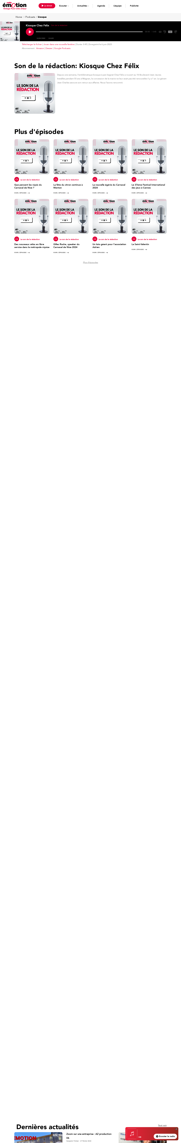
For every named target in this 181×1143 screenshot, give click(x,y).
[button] (47, 5)
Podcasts (30, 17)
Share (51, 38)
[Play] (30, 32)
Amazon (40, 48)
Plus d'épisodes (90, 262)
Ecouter (63, 5)
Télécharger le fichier (32, 44)
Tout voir (162, 1125)
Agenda (101, 5)
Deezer (49, 48)
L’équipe (118, 5)
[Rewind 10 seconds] (164, 31)
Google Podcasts (62, 48)
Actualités (82, 5)
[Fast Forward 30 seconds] (175, 31)
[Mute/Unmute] (160, 31)
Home (19, 17)
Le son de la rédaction (30, 180)
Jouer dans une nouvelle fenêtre (58, 44)
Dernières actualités (47, 1126)
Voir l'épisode (20, 193)
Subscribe (41, 38)
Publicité (134, 5)
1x (170, 32)
